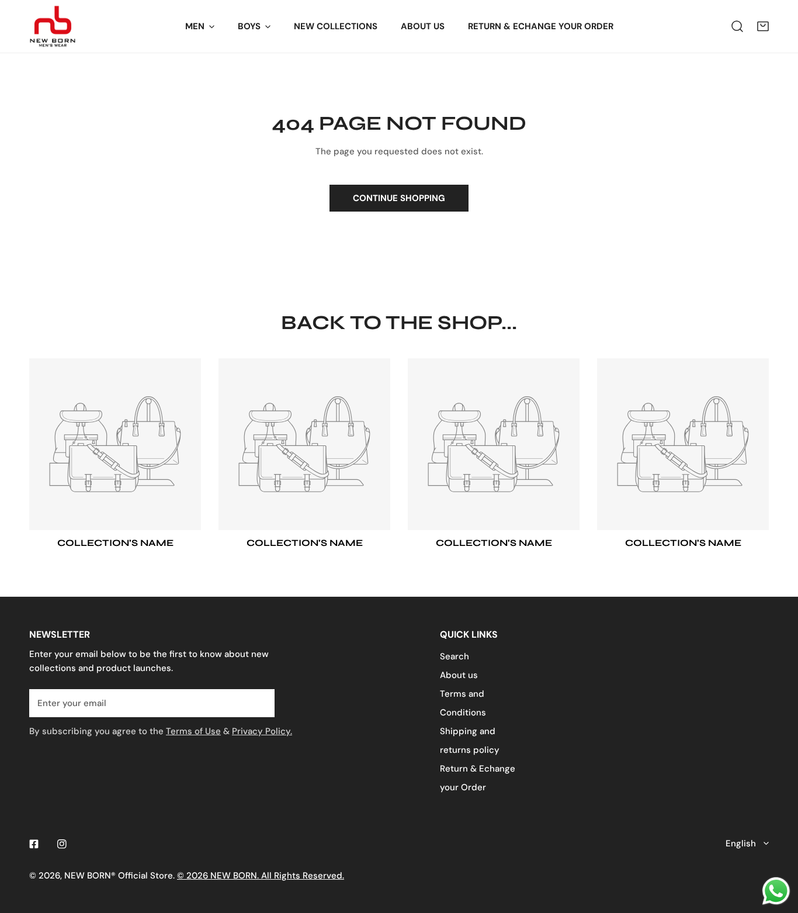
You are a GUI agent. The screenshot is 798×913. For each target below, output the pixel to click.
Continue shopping (399, 198)
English (741, 843)
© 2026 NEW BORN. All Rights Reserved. (260, 875)
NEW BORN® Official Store (118, 875)
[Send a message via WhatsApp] (776, 891)
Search (454, 656)
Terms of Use (193, 731)
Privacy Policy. (262, 731)
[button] (763, 26)
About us (459, 675)
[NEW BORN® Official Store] (52, 26)
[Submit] (259, 702)
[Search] (737, 26)
